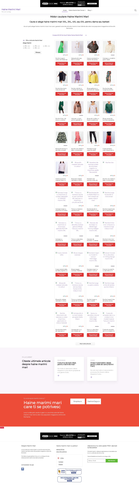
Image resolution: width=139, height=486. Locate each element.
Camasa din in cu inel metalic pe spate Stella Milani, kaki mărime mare (77, 332)
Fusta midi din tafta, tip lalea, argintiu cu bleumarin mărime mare (61, 271)
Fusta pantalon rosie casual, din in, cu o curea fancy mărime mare (108, 151)
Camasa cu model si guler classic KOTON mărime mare (109, 60)
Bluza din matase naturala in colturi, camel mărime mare (76, 181)
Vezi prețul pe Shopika (61, 63)
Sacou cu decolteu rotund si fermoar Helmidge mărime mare (92, 332)
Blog (89, 10)
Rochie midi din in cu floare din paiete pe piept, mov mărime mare (77, 91)
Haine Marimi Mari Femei (76, 10)
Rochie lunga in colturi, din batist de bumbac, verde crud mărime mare (61, 60)
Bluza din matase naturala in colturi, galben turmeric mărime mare (61, 302)
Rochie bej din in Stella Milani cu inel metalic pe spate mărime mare (93, 211)
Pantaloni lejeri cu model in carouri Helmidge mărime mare (92, 271)
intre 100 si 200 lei (61, 451)
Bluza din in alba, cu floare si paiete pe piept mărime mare (93, 120)
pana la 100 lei (60, 449)
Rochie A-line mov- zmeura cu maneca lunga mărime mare (109, 240)
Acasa (65, 10)
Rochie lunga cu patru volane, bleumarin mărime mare (92, 302)
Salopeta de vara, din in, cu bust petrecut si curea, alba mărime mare (77, 60)
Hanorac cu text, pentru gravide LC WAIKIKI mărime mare (76, 121)
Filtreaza (37, 52)
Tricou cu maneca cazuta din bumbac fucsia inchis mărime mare (77, 302)
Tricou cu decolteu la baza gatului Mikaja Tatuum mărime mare (77, 241)
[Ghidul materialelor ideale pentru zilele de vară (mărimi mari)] (102, 369)
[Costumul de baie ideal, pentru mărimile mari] (69, 369)
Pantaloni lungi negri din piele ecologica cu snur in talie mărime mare (93, 151)
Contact (61, 462)
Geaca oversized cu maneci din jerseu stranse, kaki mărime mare (93, 60)
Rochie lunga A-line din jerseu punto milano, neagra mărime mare (109, 302)
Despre (61, 464)
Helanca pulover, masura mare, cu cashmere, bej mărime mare (61, 181)
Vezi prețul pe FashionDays (109, 63)
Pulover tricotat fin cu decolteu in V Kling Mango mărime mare (108, 271)
